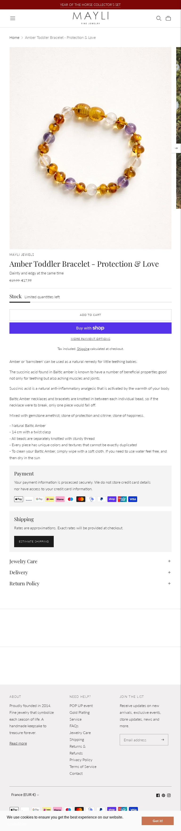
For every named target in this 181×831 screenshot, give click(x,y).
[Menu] (12, 18)
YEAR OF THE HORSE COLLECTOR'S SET (90, 5)
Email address (134, 734)
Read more (18, 743)
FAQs (74, 725)
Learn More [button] (17, 824)
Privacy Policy (81, 759)
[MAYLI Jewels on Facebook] (158, 795)
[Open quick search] (159, 18)
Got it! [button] (158, 821)
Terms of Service (83, 766)
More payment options (90, 339)
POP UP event (81, 705)
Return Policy (24, 583)
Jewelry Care (23, 561)
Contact (76, 773)
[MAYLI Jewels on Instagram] (169, 795)
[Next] (176, 148)
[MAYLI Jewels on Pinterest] (163, 795)
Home (14, 37)
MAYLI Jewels (21, 255)
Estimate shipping (34, 541)
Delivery (18, 572)
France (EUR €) (23, 794)
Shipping (83, 349)
